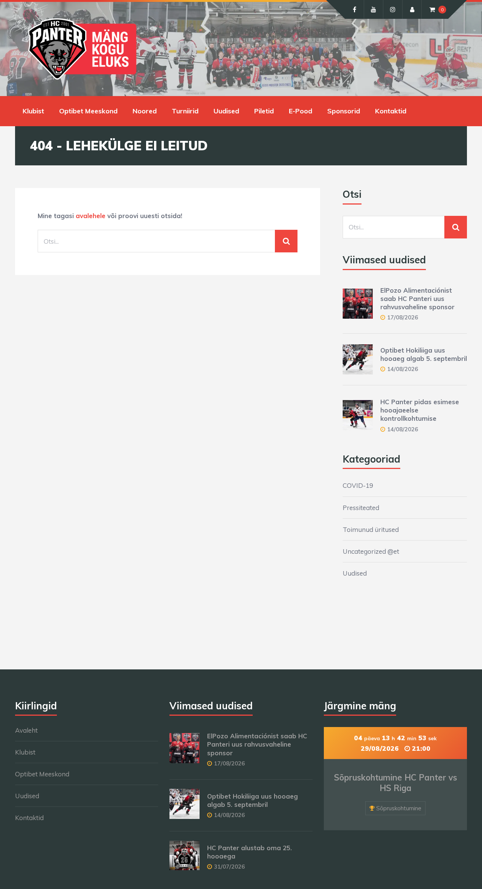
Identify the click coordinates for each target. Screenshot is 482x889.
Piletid (264, 111)
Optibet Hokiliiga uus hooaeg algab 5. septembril (423, 354)
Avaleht (26, 730)
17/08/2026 (402, 317)
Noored (145, 111)
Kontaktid (390, 111)
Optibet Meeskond (88, 111)
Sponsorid (343, 111)
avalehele (90, 216)
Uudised (226, 111)
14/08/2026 (402, 369)
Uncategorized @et (371, 551)
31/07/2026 (229, 866)
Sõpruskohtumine (398, 808)
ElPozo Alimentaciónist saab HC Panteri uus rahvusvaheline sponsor (417, 298)
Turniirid (185, 111)
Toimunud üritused (371, 529)
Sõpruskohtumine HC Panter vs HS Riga (395, 783)
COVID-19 (358, 485)
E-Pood (300, 111)
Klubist (33, 111)
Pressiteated (361, 508)
